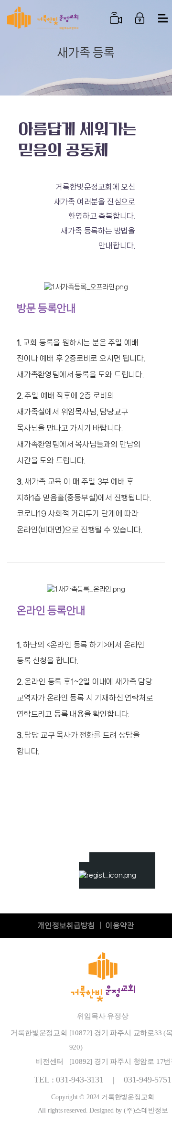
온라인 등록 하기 (131, 866)
